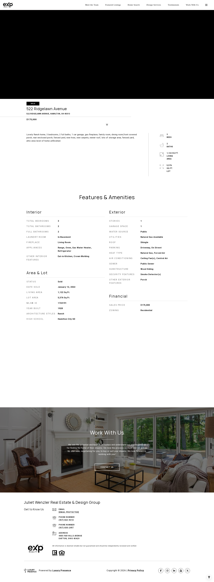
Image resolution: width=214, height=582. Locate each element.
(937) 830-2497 (66, 528)
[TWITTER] (187, 570)
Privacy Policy (136, 570)
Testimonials (173, 5)
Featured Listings (113, 5)
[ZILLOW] (180, 570)
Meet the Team (91, 5)
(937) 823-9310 (66, 520)
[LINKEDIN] (174, 570)
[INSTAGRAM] (167, 570)
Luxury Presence (61, 570)
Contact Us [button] (107, 467)
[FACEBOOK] (160, 570)
